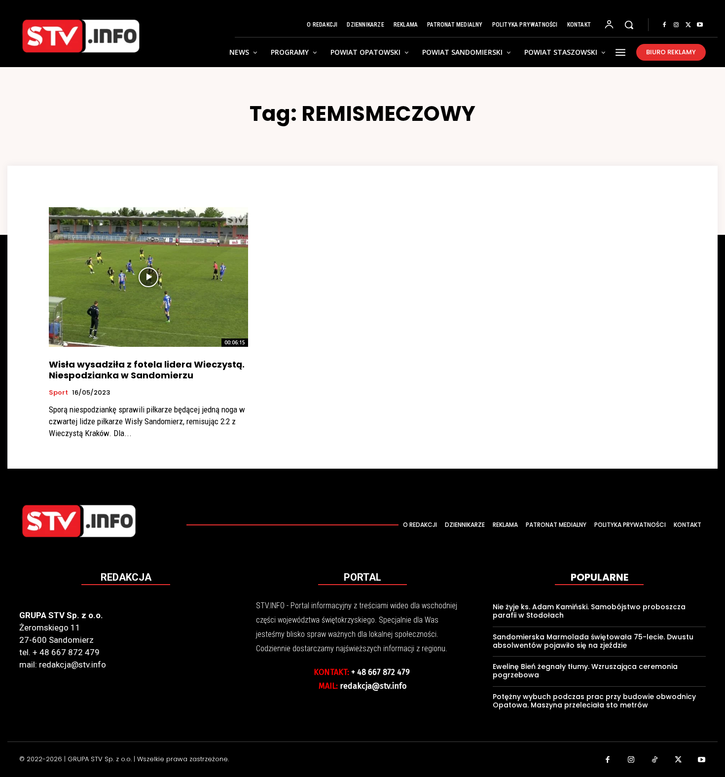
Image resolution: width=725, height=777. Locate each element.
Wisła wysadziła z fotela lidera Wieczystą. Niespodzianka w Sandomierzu (147, 369)
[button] (629, 25)
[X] (688, 25)
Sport (58, 393)
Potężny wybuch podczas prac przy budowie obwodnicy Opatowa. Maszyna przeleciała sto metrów (594, 701)
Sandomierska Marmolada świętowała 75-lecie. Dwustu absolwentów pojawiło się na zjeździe (593, 641)
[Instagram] (676, 25)
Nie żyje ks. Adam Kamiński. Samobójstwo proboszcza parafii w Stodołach (589, 611)
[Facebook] (664, 25)
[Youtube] (700, 25)
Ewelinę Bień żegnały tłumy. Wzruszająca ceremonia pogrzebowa (585, 671)
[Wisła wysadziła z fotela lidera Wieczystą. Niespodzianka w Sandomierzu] (148, 277)
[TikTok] (655, 760)
